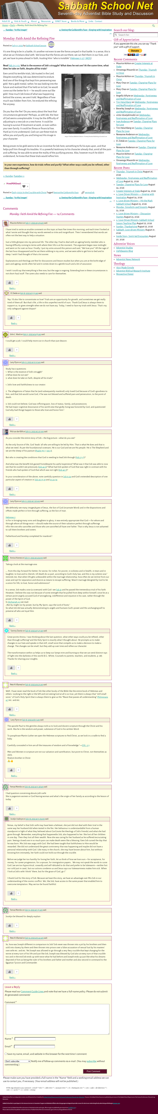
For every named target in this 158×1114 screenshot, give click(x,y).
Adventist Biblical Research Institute (133, 271)
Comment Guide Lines (32, 991)
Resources (46, 21)
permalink (89, 192)
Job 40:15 (39, 480)
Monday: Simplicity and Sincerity (132, 207)
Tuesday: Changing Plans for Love (132, 184)
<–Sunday (8, 176)
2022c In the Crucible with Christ (31, 192)
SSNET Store (61, 21)
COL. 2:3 (85, 745)
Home (5, 25)
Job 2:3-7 (80, 457)
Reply (12, 288)
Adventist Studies (124, 248)
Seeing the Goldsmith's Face (66, 192)
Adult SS (6, 21)
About (34, 21)
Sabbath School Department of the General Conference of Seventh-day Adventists (64, 1097)
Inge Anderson (123, 121)
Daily (12, 25)
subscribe (91, 1061)
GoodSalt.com (71, 1107)
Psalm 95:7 (40, 451)
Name (9, 1038)
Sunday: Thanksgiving (126, 226)
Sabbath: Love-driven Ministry (130, 230)
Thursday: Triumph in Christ (129, 171)
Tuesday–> (19, 176)
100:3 (48, 451)
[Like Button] (24, 186)
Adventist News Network (128, 259)
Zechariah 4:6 (14, 602)
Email (8, 1046)
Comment (11, 1002)
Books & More (77, 21)
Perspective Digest (124, 274)
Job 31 (59, 590)
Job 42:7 (62, 470)
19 (45, 480)
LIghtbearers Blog (124, 251)
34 (56, 480)
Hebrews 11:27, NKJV (81, 58)
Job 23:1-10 (14, 65)
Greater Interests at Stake (128, 191)
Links (92, 21)
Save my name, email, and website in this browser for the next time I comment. (47, 1054)
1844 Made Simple (125, 267)
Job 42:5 (42, 467)
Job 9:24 (67, 476)
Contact (98, 21)
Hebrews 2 (10, 517)
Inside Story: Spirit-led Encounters (132, 236)
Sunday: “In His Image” (15, 30)
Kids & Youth (20, 21)
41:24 (52, 480)
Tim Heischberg (123, 102)
